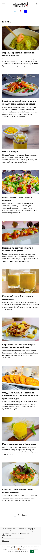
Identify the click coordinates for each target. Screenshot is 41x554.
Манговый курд (10, 151)
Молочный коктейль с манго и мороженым (17, 297)
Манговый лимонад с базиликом (19, 444)
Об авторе (5, 541)
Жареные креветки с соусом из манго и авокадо (18, 54)
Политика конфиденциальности (13, 538)
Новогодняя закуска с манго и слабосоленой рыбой (17, 249)
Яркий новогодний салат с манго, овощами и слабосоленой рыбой (19, 102)
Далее (24, 515)
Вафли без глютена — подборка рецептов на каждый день (18, 346)
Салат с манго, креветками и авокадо (17, 198)
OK (32, 551)
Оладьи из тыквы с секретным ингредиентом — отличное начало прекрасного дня (20, 395)
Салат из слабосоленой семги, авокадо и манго (17, 491)
